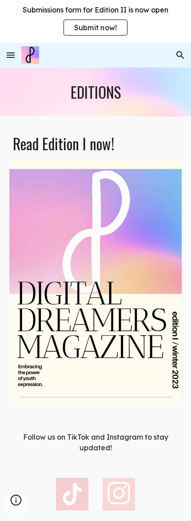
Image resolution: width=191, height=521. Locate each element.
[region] (95, 21)
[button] (10, 55)
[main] (95, 92)
